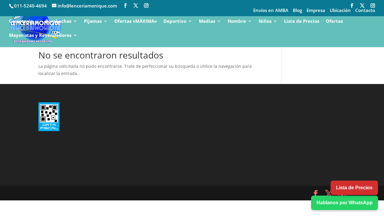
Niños (265, 21)
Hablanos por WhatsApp (344, 202)
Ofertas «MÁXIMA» (135, 21)
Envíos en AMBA (270, 10)
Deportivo (175, 21)
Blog (297, 10)
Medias (207, 21)
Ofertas (334, 21)
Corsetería (21, 21)
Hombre (237, 21)
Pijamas (93, 21)
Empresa (316, 10)
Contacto (365, 10)
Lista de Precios (301, 21)
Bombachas (58, 21)
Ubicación (340, 10)
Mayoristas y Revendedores (40, 35)
